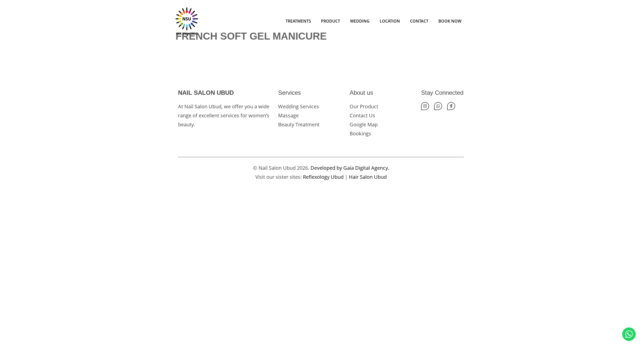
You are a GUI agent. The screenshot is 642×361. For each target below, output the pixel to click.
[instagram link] (425, 106)
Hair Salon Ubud (368, 176)
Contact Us (362, 115)
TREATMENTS (298, 21)
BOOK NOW (449, 21)
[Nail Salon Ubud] (187, 20)
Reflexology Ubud (323, 176)
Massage (288, 115)
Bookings (360, 133)
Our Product (364, 106)
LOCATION (390, 21)
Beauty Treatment (298, 124)
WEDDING (360, 21)
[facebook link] (451, 106)
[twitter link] (438, 106)
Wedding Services (298, 106)
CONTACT (419, 21)
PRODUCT (330, 21)
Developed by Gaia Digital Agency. (349, 167)
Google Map (364, 124)
